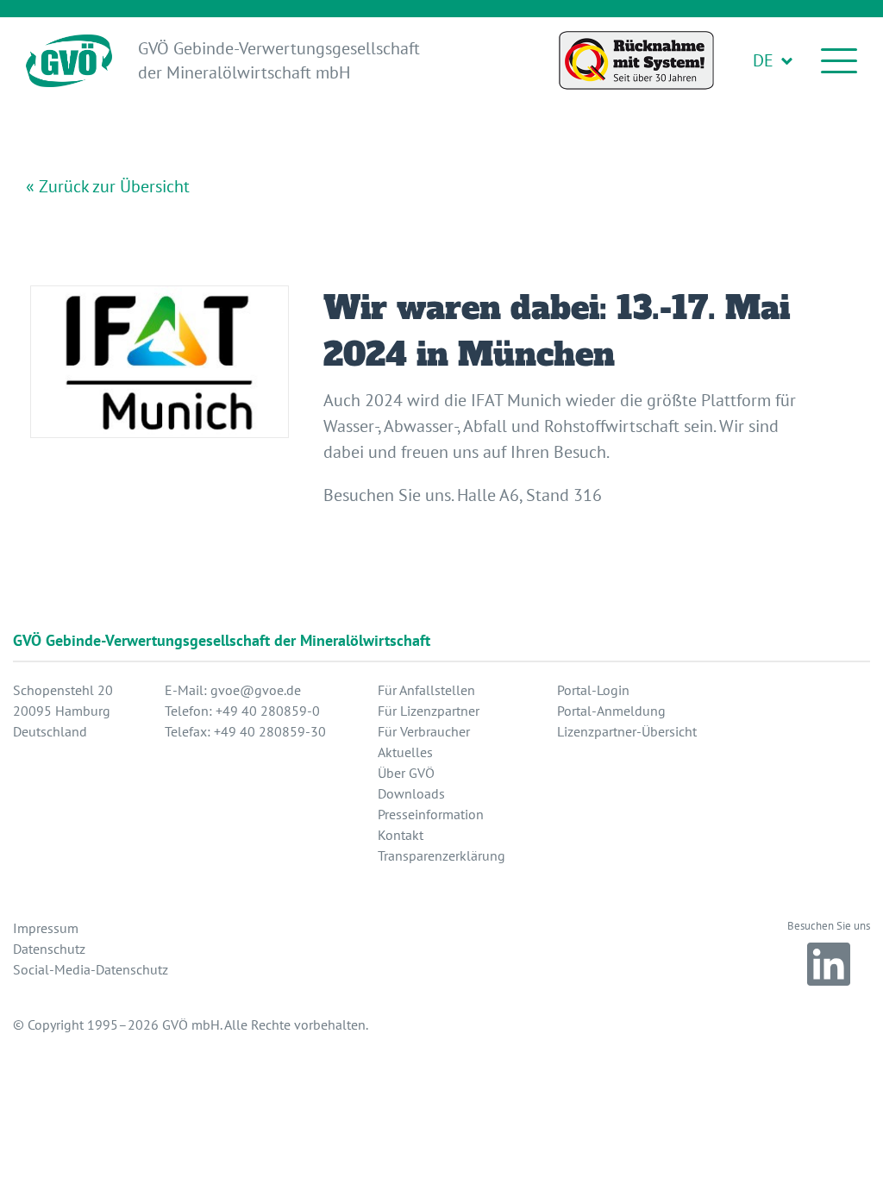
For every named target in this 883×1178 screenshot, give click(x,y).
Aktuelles (405, 752)
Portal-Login (593, 690)
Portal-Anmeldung (611, 710)
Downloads (411, 793)
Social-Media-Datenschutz (90, 969)
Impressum (45, 928)
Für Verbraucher (424, 731)
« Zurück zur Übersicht (108, 186)
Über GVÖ (406, 772)
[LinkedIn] (828, 964)
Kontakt (400, 834)
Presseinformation (431, 814)
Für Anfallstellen (426, 690)
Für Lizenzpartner (428, 710)
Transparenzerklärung (441, 855)
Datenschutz (49, 948)
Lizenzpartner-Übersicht (627, 731)
